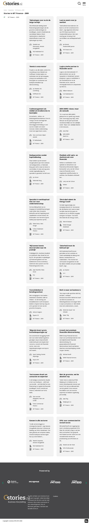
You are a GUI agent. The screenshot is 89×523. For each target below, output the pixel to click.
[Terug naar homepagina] (12, 3)
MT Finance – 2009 (19, 10)
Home (5, 10)
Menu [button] (84, 5)
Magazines (11, 10)
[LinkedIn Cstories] (86, 521)
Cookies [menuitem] (55, 496)
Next (86, 483)
